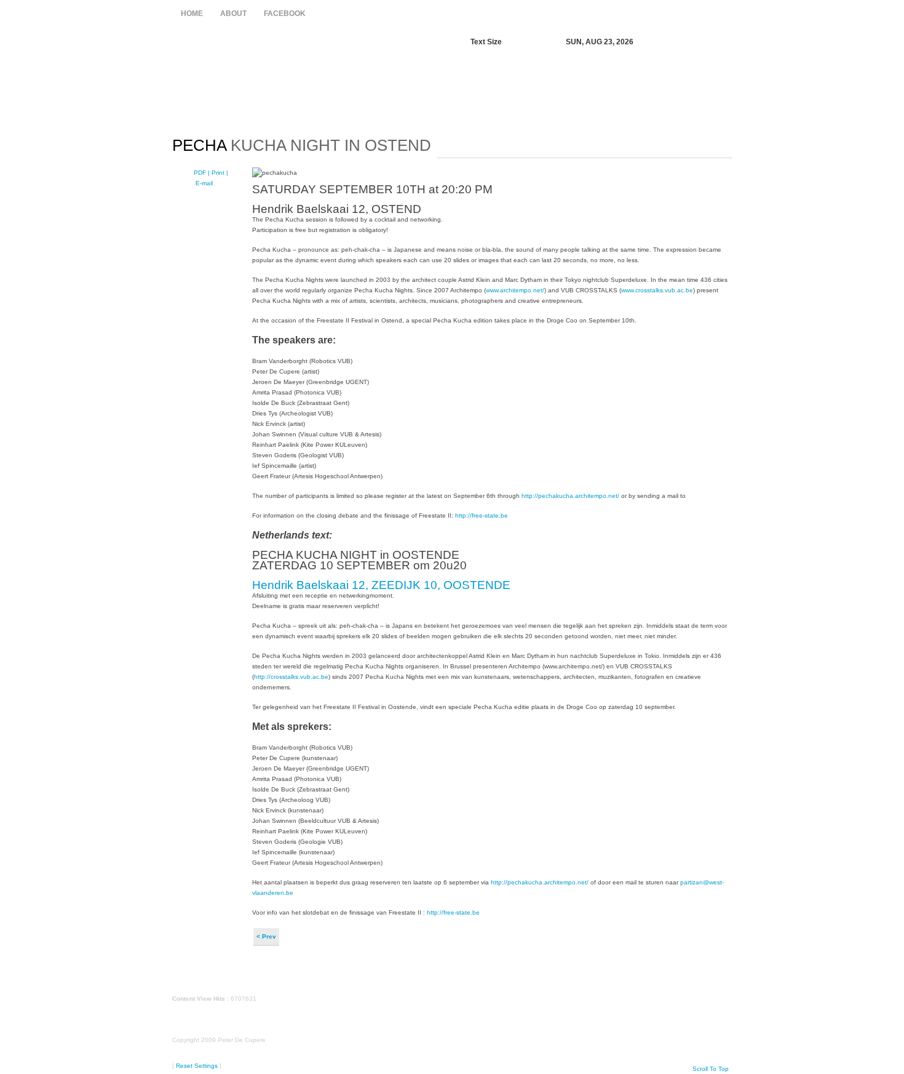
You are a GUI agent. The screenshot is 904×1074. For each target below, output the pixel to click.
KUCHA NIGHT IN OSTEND (301, 145)
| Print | (218, 172)
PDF (201, 172)
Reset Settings (197, 1065)
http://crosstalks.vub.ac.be (291, 676)
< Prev (266, 936)
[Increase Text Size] (529, 42)
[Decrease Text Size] (516, 42)
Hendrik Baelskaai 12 (308, 585)
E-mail (203, 183)
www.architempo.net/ (515, 290)
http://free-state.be (481, 515)
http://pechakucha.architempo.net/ (570, 495)
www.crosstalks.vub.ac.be (657, 290)
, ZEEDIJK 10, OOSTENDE (437, 585)
